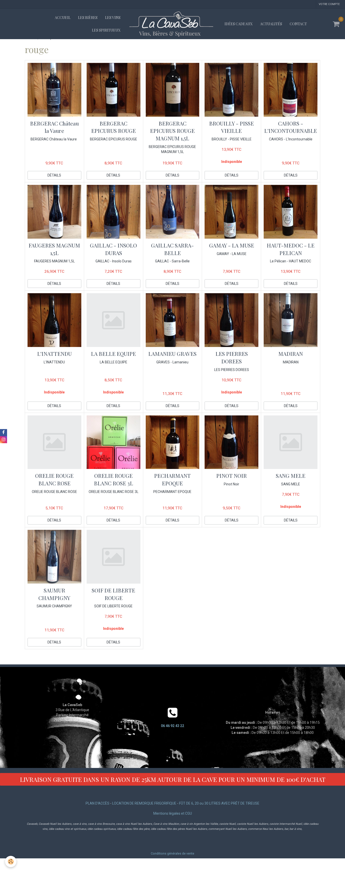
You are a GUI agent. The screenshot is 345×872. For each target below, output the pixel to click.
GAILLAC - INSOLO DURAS (113, 249)
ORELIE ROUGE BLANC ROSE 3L (113, 479)
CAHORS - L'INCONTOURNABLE (290, 127)
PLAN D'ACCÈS (97, 803)
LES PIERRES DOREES (231, 357)
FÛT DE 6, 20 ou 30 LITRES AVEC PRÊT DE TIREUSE (219, 803)
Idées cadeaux (239, 23)
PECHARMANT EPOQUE (172, 479)
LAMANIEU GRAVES (172, 353)
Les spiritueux (106, 30)
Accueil (62, 17)
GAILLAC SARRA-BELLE (172, 249)
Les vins (112, 17)
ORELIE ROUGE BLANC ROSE (54, 479)
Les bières (87, 17)
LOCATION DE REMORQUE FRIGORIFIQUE (144, 803)
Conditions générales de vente (172, 853)
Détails (54, 175)
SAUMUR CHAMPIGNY (54, 594)
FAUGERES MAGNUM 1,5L (54, 249)
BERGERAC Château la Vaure (54, 127)
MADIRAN (290, 353)
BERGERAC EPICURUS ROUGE (113, 127)
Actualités (271, 23)
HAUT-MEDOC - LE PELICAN (290, 249)
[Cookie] (10, 861)
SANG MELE (290, 475)
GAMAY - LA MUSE (231, 245)
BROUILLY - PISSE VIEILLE (231, 127)
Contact (298, 23)
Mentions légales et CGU (172, 813)
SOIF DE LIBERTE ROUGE (113, 594)
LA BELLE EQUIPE (113, 353)
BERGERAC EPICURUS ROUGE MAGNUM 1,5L (172, 131)
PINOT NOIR (231, 475)
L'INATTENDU (54, 353)
